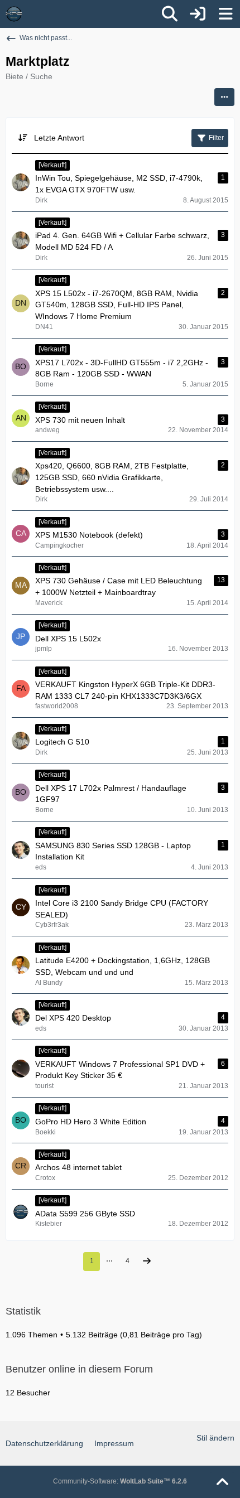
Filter (216, 138)
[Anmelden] (197, 14)
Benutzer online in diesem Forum (79, 1369)
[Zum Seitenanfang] (222, 1482)
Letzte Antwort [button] (59, 137)
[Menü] (225, 14)
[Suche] (170, 14)
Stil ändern (215, 1437)
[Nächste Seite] (147, 1262)
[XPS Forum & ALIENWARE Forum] (14, 14)
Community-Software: (120, 1481)
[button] (224, 97)
